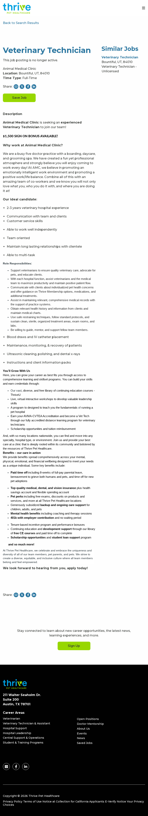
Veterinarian (11, 718)
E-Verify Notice (115, 801)
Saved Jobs (84, 743)
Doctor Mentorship (90, 724)
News (81, 738)
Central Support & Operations (23, 737)
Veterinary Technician (120, 57)
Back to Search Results (21, 23)
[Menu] (143, 8)
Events (82, 733)
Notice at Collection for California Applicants (73, 801)
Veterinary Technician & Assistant (26, 723)
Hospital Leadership (17, 733)
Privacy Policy (12, 801)
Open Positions (88, 719)
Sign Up (74, 646)
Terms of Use (32, 801)
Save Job (19, 98)
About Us (83, 728)
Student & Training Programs (23, 742)
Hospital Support (15, 728)
